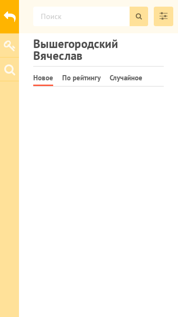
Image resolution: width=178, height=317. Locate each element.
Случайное (126, 77)
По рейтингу (81, 77)
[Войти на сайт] (9, 45)
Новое (43, 77)
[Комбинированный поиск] (163, 16)
